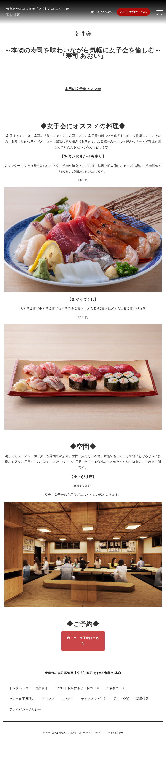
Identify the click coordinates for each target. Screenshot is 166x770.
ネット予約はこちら (133, 12)
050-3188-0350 (101, 11)
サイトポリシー (115, 733)
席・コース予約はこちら (83, 640)
